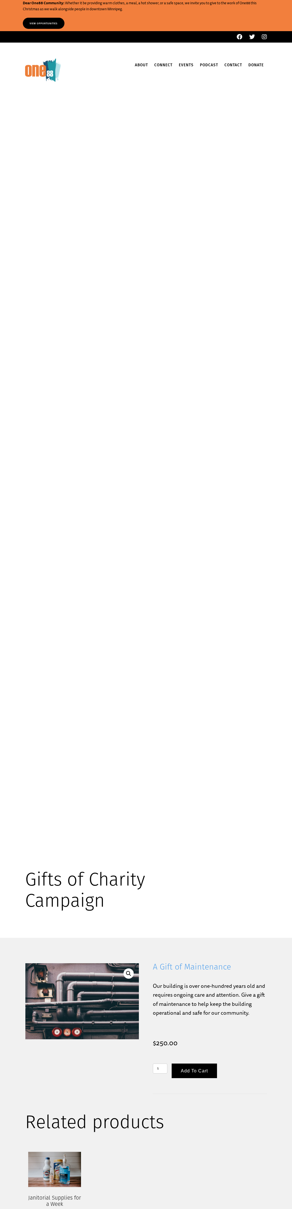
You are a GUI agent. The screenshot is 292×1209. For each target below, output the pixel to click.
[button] (128, 973)
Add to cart (194, 1070)
